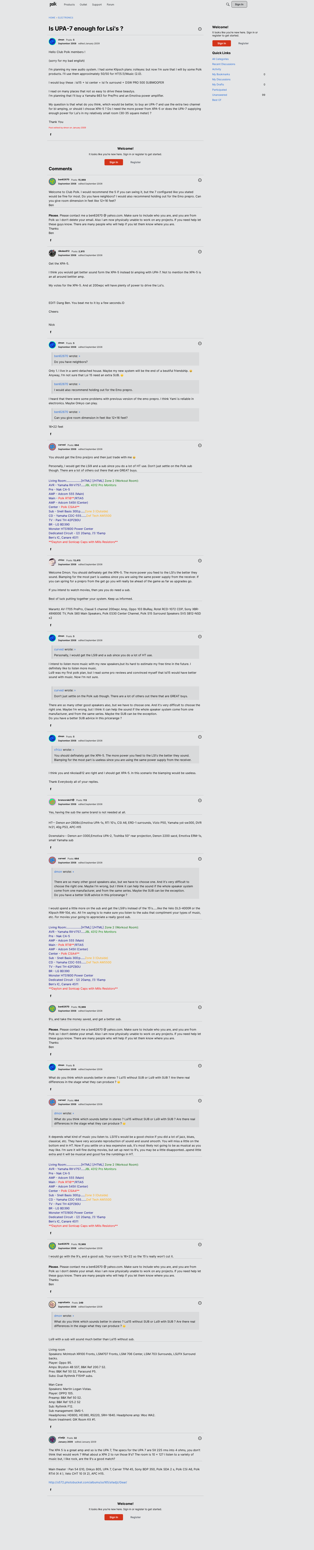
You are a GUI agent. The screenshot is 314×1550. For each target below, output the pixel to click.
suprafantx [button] (64, 1302)
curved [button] (62, 444)
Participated (219, 89)
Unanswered (238, 94)
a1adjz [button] (61, 1437)
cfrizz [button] (61, 560)
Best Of (216, 99)
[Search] (228, 4)
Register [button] (135, 162)
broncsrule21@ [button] (66, 800)
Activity (216, 69)
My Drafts (238, 84)
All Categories (220, 58)
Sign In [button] (114, 162)
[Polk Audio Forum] (53, 4)
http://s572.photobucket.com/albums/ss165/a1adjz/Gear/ (88, 1482)
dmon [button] (61, 39)
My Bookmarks (238, 74)
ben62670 (61, 356)
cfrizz (58, 749)
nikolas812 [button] (64, 251)
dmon (58, 871)
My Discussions (221, 79)
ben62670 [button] (63, 179)
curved (59, 649)
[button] (200, 29)
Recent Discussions (223, 64)
